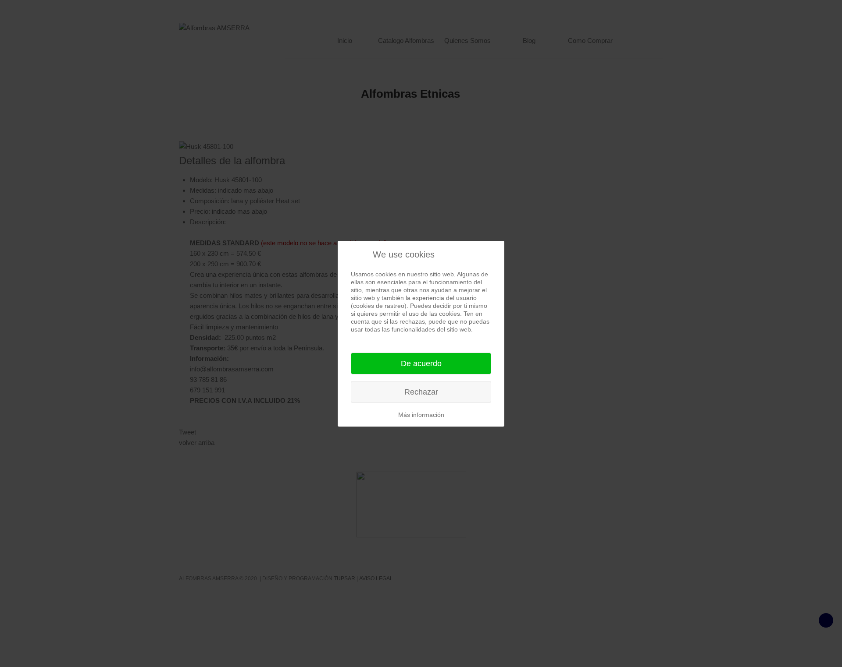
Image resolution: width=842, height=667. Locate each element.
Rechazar (421, 392)
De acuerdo (421, 363)
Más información (421, 414)
